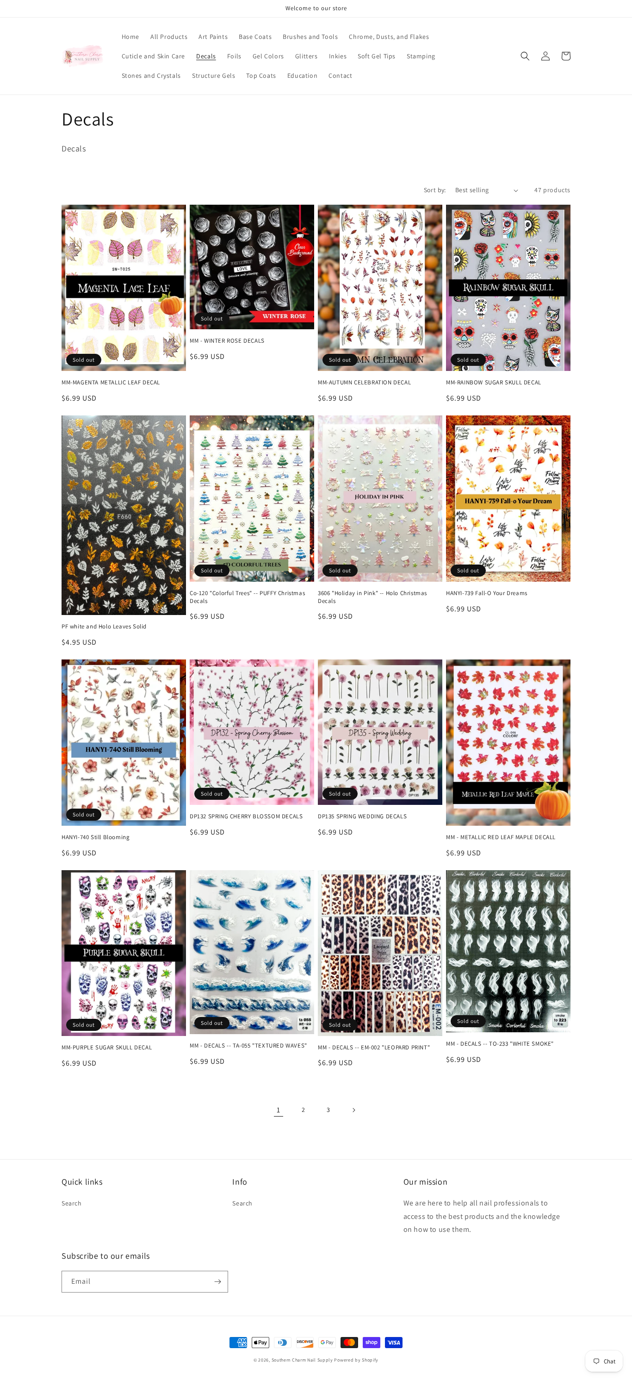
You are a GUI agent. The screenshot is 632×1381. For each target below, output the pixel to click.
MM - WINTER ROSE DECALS (227, 341)
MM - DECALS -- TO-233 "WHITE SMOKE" (500, 1044)
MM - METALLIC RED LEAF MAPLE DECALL (501, 837)
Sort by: (435, 190)
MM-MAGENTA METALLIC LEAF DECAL (111, 382)
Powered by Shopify (356, 1360)
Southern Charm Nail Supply (302, 1360)
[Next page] (353, 1110)
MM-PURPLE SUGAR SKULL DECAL (107, 1047)
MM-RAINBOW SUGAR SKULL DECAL (493, 382)
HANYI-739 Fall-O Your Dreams (486, 593)
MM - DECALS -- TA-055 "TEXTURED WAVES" (248, 1045)
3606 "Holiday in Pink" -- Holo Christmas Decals (372, 597)
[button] (525, 56)
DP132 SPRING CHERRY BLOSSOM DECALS (246, 816)
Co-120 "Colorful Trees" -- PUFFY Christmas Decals (247, 597)
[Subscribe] (217, 1282)
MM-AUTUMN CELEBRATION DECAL (364, 382)
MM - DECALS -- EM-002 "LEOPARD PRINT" (374, 1047)
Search (72, 1203)
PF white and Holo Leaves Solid (104, 626)
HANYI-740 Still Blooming (96, 837)
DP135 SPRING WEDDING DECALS (362, 816)
